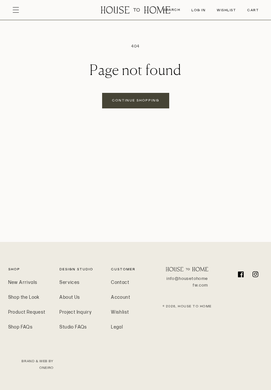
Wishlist (120, 312)
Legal (117, 327)
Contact (120, 282)
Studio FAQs (73, 327)
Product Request (27, 312)
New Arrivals (23, 282)
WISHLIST (226, 10)
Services (69, 282)
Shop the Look (24, 297)
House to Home (195, 306)
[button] (16, 10)
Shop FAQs (20, 327)
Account (120, 297)
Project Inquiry (75, 312)
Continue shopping (135, 100)
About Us (69, 297)
